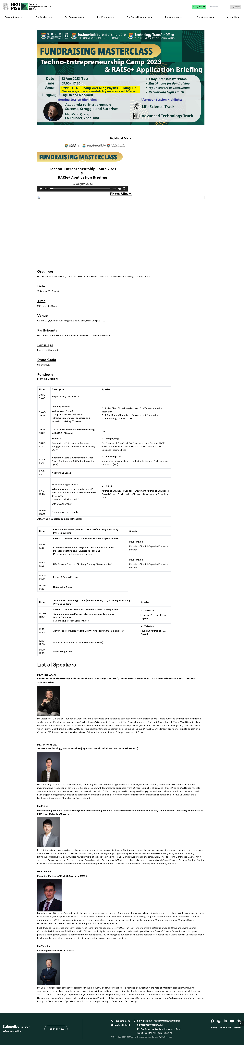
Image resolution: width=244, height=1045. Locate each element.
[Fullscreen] (124, 188)
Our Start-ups (204, 17)
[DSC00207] (120, 232)
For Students (42, 17)
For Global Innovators (138, 17)
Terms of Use (225, 1027)
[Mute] (119, 188)
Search (237, 7)
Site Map (237, 1027)
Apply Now (198, 7)
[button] (82, 166)
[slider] (80, 188)
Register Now (56, 1029)
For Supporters (173, 17)
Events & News (12, 17)
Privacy (214, 1027)
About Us (232, 17)
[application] (82, 166)
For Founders (104, 17)
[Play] (41, 188)
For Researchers (73, 17)
